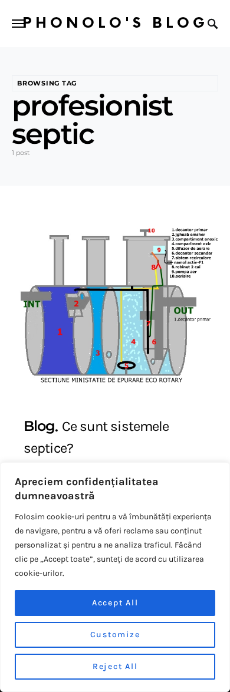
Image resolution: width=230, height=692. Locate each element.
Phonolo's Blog (115, 23)
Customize (115, 635)
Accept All (115, 603)
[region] (115, 577)
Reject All (115, 666)
